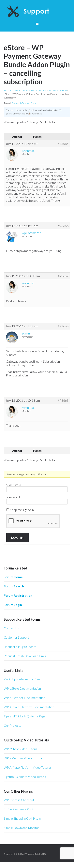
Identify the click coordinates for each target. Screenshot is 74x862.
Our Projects (12, 725)
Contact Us (11, 628)
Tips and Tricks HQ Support (37, 12)
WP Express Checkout (19, 800)
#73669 (63, 400)
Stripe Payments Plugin (19, 809)
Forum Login (13, 605)
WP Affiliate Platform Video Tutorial (27, 767)
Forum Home (13, 577)
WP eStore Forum (58, 90)
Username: (13, 484)
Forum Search (14, 586)
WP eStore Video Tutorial (21, 749)
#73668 (63, 326)
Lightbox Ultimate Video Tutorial (25, 776)
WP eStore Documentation (22, 688)
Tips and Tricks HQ (35, 854)
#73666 (63, 226)
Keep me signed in (21, 510)
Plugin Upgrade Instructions (22, 679)
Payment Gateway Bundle (25, 103)
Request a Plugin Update (20, 646)
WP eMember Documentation (24, 697)
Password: (13, 497)
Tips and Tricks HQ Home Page (25, 716)
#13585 (63, 143)
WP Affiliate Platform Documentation (29, 707)
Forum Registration (18, 595)
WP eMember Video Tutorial (23, 758)
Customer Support (16, 637)
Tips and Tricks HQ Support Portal (20, 90)
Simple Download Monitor (21, 827)
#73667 (63, 276)
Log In (17, 537)
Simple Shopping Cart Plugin (22, 818)
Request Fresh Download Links (25, 656)
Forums (43, 90)
